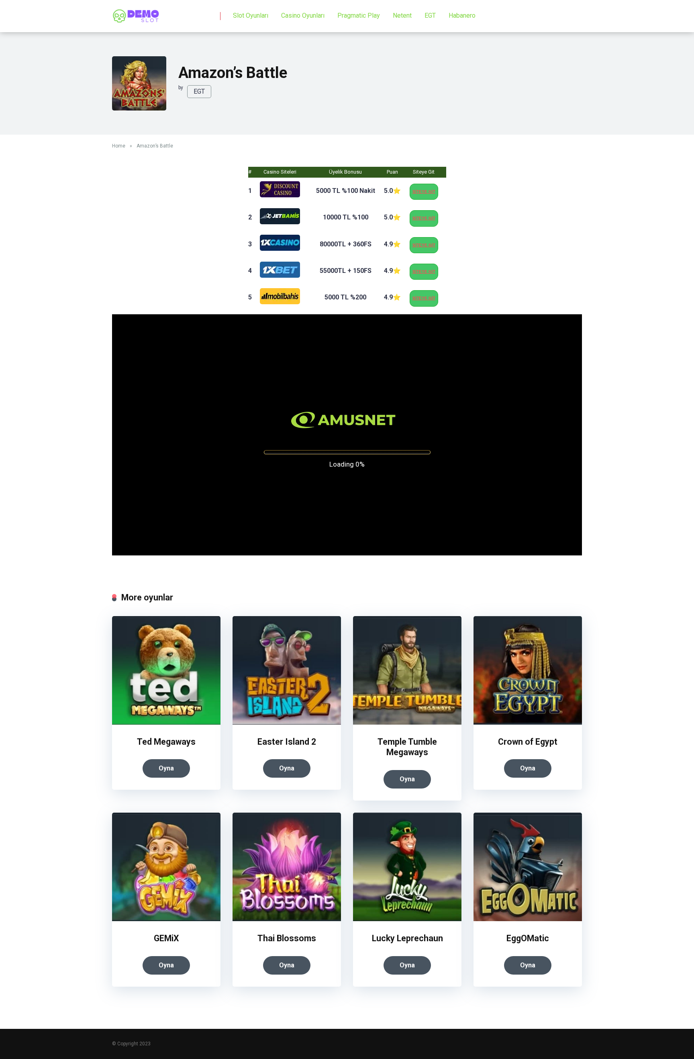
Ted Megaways (166, 742)
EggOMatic (527, 938)
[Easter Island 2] (287, 722)
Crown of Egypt (527, 742)
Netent (402, 15)
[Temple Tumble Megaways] (407, 722)
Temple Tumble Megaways (407, 747)
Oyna (166, 768)
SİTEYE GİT (423, 191)
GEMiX (166, 938)
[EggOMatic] (528, 919)
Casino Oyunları (303, 15)
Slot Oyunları (250, 15)
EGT (430, 15)
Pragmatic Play (358, 15)
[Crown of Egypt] (528, 722)
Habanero (462, 15)
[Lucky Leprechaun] (407, 919)
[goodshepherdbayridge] (136, 13)
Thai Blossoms (286, 938)
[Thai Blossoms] (287, 919)
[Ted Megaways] (166, 722)
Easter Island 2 (286, 742)
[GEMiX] (166, 919)
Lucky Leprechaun (407, 938)
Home (118, 146)
